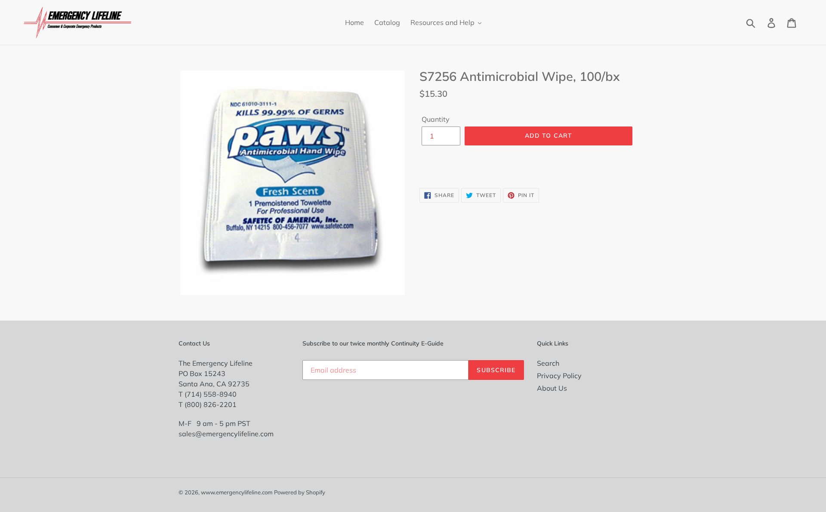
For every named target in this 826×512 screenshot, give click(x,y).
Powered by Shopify (299, 492)
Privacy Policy (559, 375)
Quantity (436, 119)
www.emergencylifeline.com (236, 492)
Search (548, 363)
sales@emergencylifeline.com (226, 433)
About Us (552, 388)
